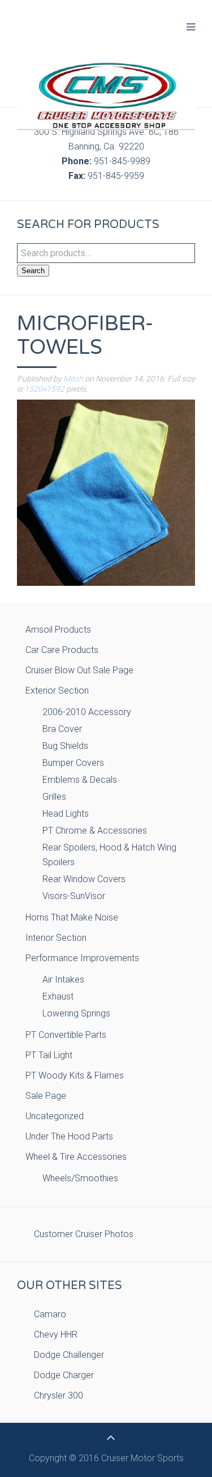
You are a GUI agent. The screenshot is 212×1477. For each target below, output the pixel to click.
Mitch (73, 378)
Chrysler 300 (58, 1395)
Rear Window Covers (84, 879)
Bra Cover (62, 729)
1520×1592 (44, 388)
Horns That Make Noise (71, 917)
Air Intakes (63, 979)
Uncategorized (54, 1116)
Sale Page (45, 1095)
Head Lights (65, 813)
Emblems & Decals (79, 779)
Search (33, 270)
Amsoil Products (58, 629)
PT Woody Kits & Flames (74, 1075)
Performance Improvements (82, 958)
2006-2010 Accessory (86, 712)
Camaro (50, 1314)
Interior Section (55, 937)
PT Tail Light (48, 1055)
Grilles (54, 796)
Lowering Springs (76, 1013)
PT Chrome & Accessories (94, 830)
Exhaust (57, 996)
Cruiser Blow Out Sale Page (79, 670)
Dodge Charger (64, 1375)
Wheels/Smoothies (80, 1178)
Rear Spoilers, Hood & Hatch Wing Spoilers (109, 854)
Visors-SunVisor (73, 896)
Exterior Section (57, 690)
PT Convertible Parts (65, 1034)
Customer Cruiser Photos (83, 1234)
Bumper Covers (73, 762)
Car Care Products (61, 650)
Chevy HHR (55, 1334)
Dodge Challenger (69, 1354)
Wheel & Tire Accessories (76, 1156)
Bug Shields (65, 745)
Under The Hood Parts (69, 1136)
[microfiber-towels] (106, 492)
